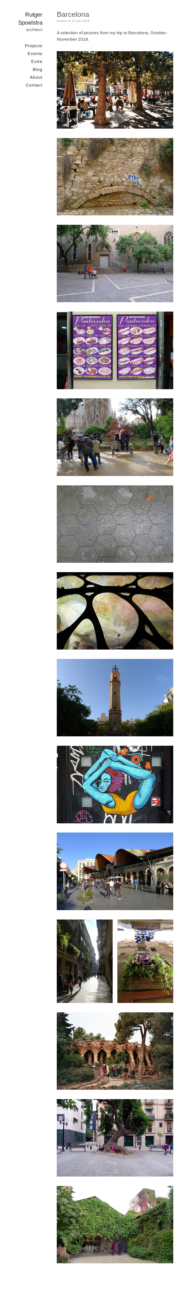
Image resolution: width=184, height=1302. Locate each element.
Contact (34, 85)
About (36, 77)
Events (35, 53)
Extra (36, 61)
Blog (37, 69)
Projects (33, 45)
